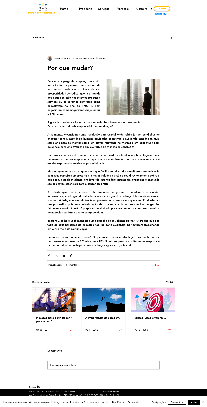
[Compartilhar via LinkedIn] (63, 255)
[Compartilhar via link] (71, 255)
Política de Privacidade (128, 402)
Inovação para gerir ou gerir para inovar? (54, 319)
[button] (170, 37)
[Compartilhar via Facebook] (48, 255)
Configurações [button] (159, 402)
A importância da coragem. (102, 317)
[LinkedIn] (150, 8)
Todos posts (38, 37)
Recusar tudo (177, 402)
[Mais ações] (158, 58)
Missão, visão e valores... (150, 317)
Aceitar (193, 402)
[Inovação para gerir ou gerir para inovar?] (54, 300)
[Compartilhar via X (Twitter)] (56, 255)
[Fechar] (203, 402)
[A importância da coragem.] (103, 300)
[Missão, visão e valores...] (153, 300)
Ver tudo (170, 281)
